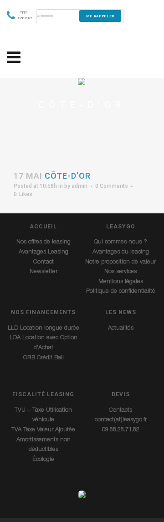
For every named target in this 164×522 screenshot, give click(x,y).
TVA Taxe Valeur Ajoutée (43, 430)
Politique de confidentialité (120, 292)
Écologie (43, 460)
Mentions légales (120, 282)
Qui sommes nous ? (120, 242)
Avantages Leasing (43, 252)
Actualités (120, 328)
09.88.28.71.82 (120, 430)
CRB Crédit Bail (43, 358)
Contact (43, 262)
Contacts (120, 410)
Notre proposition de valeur (120, 262)
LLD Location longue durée (43, 328)
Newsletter (43, 272)
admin (79, 186)
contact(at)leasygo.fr (121, 420)
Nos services (120, 272)
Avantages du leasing (120, 252)
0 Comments (111, 186)
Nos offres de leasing (43, 242)
